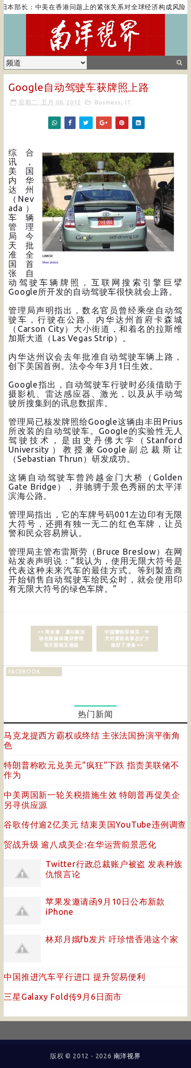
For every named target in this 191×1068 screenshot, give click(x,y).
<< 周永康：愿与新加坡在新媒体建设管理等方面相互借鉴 (61, 638)
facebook (24, 671)
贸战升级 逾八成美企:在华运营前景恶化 (80, 844)
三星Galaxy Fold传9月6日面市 (63, 996)
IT (128, 102)
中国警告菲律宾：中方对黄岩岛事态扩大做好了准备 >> (127, 638)
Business (108, 102)
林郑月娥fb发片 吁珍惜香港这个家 (111, 939)
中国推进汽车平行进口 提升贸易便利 (75, 976)
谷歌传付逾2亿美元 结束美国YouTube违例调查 (95, 824)
